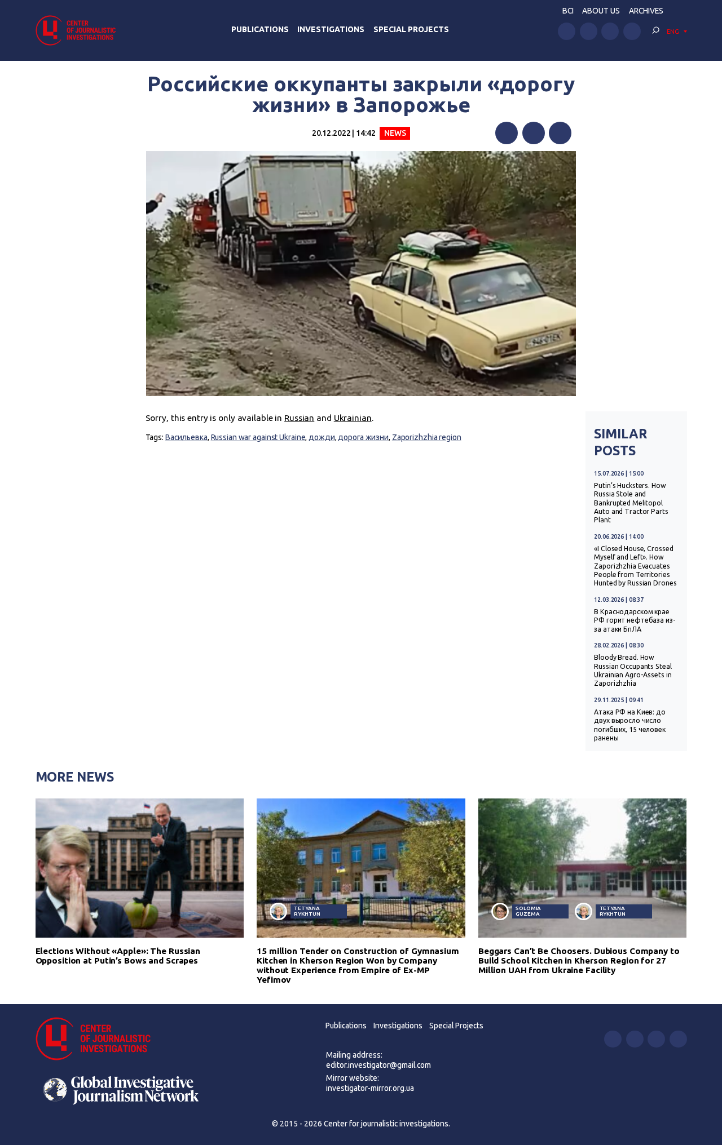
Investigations (330, 29)
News (395, 132)
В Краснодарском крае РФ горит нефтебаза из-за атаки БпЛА (634, 620)
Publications (260, 29)
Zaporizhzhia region (426, 437)
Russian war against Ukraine (258, 437)
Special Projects (411, 29)
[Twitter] (533, 133)
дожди (321, 437)
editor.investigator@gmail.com (378, 1064)
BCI (568, 10)
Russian (299, 418)
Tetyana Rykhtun (307, 911)
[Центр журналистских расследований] (79, 30)
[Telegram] (560, 133)
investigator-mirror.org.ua (370, 1088)
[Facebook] (506, 133)
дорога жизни (363, 437)
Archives (646, 10)
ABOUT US (601, 10)
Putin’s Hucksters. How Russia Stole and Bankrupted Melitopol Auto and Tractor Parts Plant (631, 503)
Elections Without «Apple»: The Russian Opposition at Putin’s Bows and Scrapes (118, 955)
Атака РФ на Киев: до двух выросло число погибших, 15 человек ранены (630, 725)
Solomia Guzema (528, 911)
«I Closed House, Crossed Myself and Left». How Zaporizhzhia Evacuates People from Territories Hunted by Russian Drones (635, 566)
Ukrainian (353, 418)
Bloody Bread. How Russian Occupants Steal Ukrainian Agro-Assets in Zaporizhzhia (632, 670)
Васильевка (186, 437)
